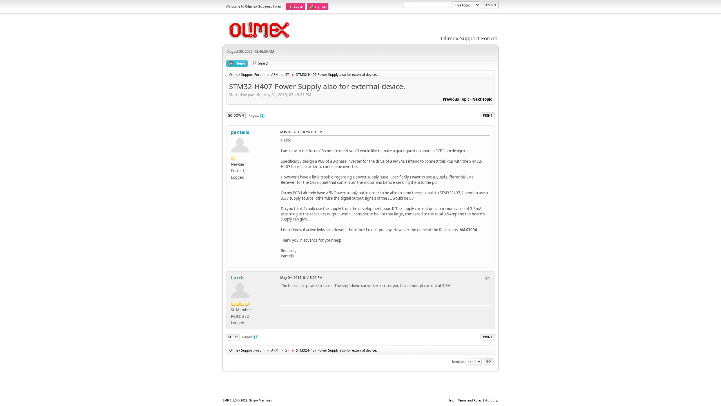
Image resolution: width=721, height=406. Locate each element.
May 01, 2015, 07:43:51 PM (301, 132)
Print (487, 115)
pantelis (240, 132)
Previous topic (456, 99)
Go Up (233, 337)
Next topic (482, 99)
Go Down (236, 115)
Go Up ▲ (492, 400)
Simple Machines (260, 400)
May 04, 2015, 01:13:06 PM (301, 277)
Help (451, 400)
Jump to (458, 361)
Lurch (237, 278)
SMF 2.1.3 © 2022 (234, 400)
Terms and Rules (470, 400)
